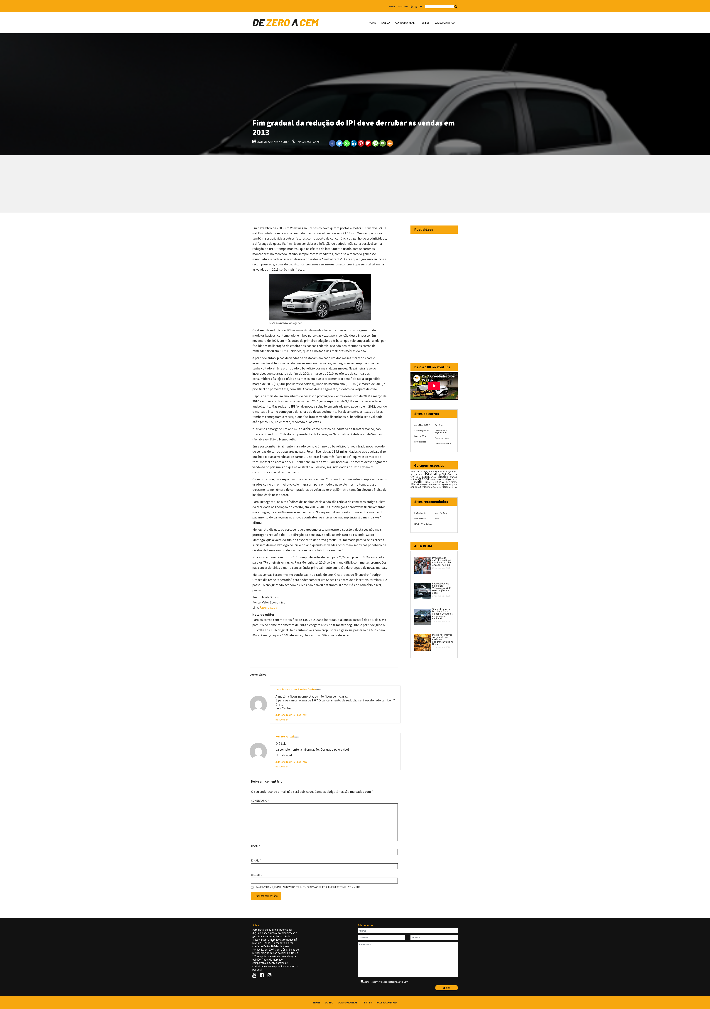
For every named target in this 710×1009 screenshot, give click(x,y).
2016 (412, 471)
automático (417, 474)
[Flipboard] (368, 143)
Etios (432, 479)
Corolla (452, 474)
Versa (454, 487)
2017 (417, 471)
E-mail (256, 861)
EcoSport (432, 477)
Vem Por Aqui (441, 513)
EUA (436, 479)
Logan (424, 485)
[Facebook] (332, 143)
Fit (444, 479)
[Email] (382, 143)
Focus (454, 479)
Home (372, 22)
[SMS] (375, 143)
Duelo (385, 22)
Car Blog (439, 425)
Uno (449, 487)
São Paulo (433, 487)
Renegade (452, 484)
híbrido (451, 482)
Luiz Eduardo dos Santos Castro (295, 689)
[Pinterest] (361, 143)
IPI (412, 484)
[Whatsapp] (346, 143)
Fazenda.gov (269, 607)
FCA (441, 479)
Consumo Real (405, 22)
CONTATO (403, 6)
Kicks (419, 484)
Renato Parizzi (284, 736)
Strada (424, 487)
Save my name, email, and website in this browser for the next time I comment (308, 887)
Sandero (415, 487)
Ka (415, 484)
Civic (444, 474)
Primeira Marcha (443, 443)
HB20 (438, 482)
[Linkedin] (354, 143)
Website (256, 875)
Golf (433, 482)
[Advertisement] (355, 184)
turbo (442, 486)
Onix (429, 484)
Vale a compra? (445, 22)
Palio (434, 484)
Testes (424, 22)
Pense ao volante (443, 438)
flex (448, 479)
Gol (428, 482)
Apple (444, 471)
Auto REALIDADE (422, 425)
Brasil (431, 473)
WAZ (437, 518)
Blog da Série (420, 436)
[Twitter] (339, 143)
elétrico (443, 477)
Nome (255, 846)
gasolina (418, 481)
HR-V (443, 482)
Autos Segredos (421, 430)
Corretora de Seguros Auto (441, 431)
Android (424, 471)
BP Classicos (420, 441)
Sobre (392, 6)
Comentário (260, 801)
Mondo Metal (420, 518)
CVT (413, 477)
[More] (390, 143)
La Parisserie (420, 513)
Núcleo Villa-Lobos (423, 524)
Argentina (451, 471)
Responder (281, 719)
